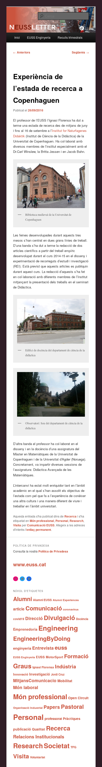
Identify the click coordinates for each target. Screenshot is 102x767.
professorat (53, 718)
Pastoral (72, 706)
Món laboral (25, 687)
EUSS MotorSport (49, 657)
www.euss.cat (29, 564)
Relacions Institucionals (38, 736)
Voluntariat (37, 757)
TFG (73, 747)
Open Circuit (78, 697)
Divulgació (59, 617)
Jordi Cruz (58, 674)
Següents (80, 52)
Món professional (42, 520)
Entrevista (43, 648)
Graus (22, 665)
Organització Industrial (28, 708)
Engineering (58, 628)
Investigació (39, 674)
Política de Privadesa (53, 551)
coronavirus (70, 609)
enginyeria (22, 648)
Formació (76, 656)
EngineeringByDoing (41, 638)
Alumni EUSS (42, 600)
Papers (52, 706)
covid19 (18, 619)
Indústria (65, 666)
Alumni (22, 599)
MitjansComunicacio (34, 680)
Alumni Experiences (66, 600)
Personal (61, 520)
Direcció (34, 618)
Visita (17, 525)
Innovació (20, 674)
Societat (57, 745)
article (19, 609)
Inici (17, 37)
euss (61, 647)
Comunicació (44, 608)
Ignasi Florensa (43, 667)
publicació (22, 729)
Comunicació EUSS (40, 525)
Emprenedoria (25, 629)
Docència (82, 619)
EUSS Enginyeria (39, 37)
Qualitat (38, 729)
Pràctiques (71, 718)
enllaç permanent (38, 529)
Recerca (70, 516)
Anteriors (21, 52)
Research (76, 520)
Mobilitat (64, 680)
